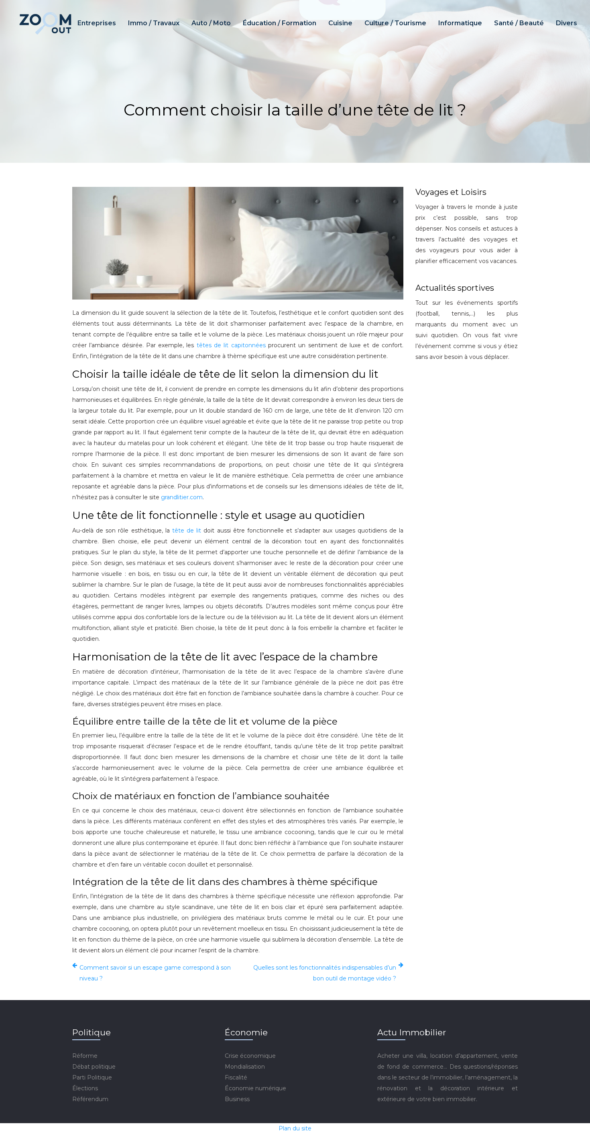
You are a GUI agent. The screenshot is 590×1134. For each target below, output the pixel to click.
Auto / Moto (211, 23)
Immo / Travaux (153, 23)
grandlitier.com (182, 497)
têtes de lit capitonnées (231, 345)
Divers (566, 23)
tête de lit (186, 530)
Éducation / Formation (279, 23)
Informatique (460, 23)
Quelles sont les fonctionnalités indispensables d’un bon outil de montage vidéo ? (324, 973)
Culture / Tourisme (395, 23)
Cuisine (340, 23)
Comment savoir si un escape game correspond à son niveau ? (155, 973)
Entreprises (96, 23)
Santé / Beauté (519, 23)
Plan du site (295, 1128)
